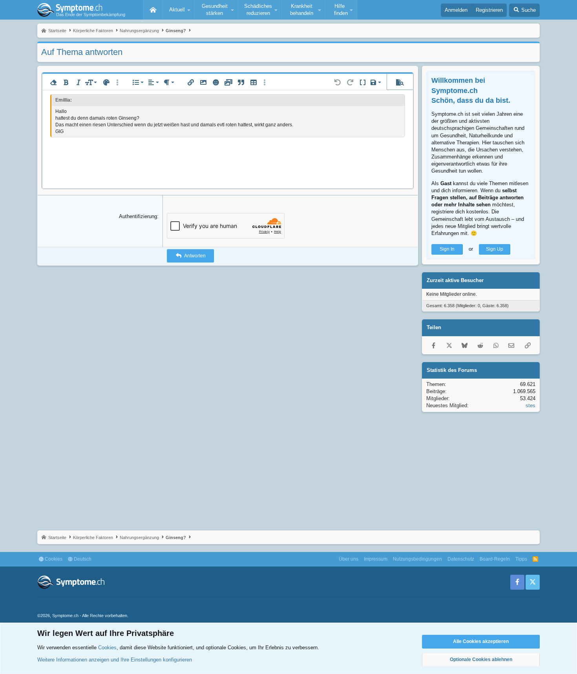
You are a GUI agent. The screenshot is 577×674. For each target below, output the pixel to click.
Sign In (447, 249)
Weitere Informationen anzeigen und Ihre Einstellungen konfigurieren (114, 660)
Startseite (153, 10)
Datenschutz (460, 559)
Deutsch (82, 559)
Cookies (53, 559)
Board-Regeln (495, 559)
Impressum (375, 559)
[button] (178, 10)
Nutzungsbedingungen (417, 559)
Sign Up (494, 249)
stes (530, 405)
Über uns (348, 559)
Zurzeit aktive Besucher (455, 280)
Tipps (521, 559)
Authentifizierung (138, 216)
